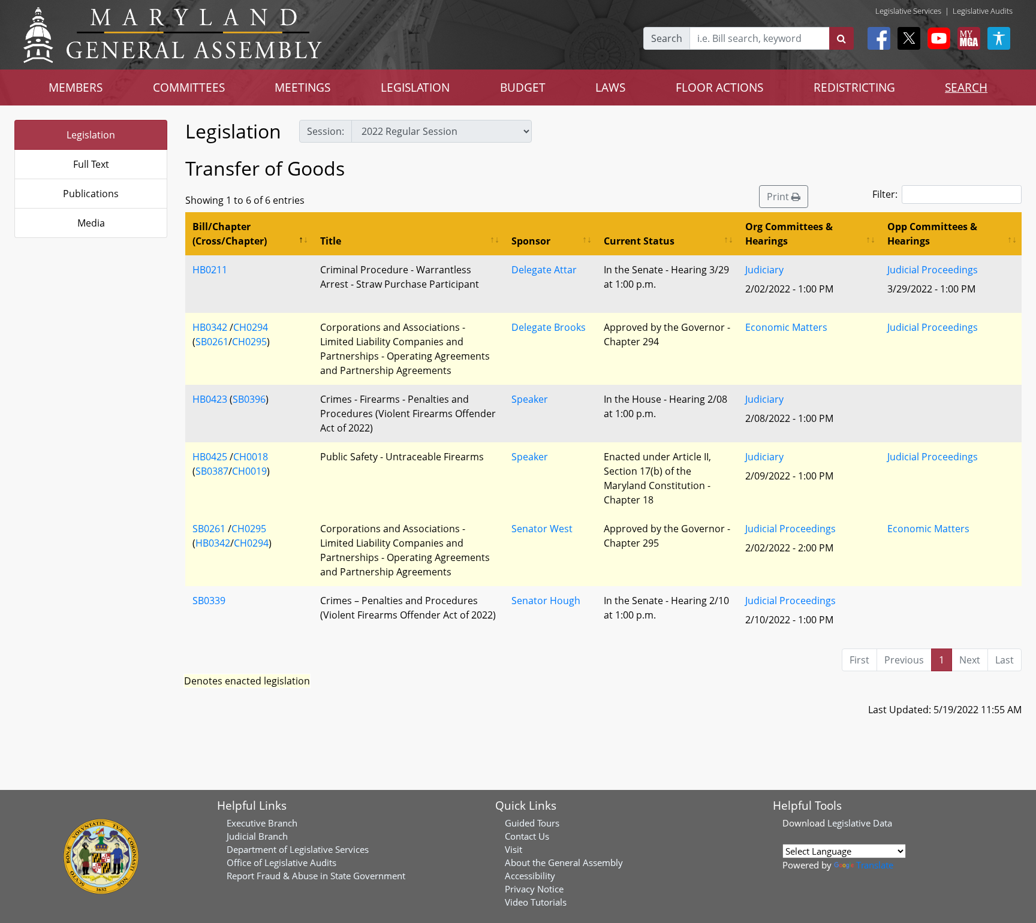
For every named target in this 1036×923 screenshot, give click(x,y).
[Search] (841, 38)
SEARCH (966, 87)
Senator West (542, 528)
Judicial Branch (257, 836)
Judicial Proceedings (932, 269)
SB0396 (249, 399)
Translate (874, 865)
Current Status (639, 241)
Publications (91, 193)
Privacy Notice (534, 889)
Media (91, 223)
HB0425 (209, 456)
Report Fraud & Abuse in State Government (316, 876)
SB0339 (208, 600)
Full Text (91, 164)
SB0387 (211, 471)
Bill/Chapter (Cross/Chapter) (229, 234)
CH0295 (249, 341)
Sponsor (530, 241)
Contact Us (527, 836)
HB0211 (209, 269)
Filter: (885, 194)
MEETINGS (302, 87)
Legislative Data (859, 823)
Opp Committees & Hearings (932, 234)
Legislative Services (908, 10)
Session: (325, 131)
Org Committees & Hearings (789, 234)
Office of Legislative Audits (281, 862)
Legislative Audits (983, 10)
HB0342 (209, 327)
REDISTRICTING (854, 87)
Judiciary (764, 269)
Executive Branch (262, 823)
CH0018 (250, 456)
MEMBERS (76, 87)
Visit (513, 849)
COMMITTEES (189, 87)
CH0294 (250, 327)
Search (666, 38)
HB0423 (209, 399)
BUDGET (523, 87)
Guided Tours (532, 823)
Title (330, 241)
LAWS (610, 87)
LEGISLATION (415, 87)
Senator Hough (545, 600)
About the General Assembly (564, 862)
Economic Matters (786, 327)
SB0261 (211, 341)
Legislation (91, 134)
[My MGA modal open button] (966, 38)
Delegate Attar (544, 269)
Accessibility (530, 876)
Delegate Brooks (548, 327)
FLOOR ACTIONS (719, 87)
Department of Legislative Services (298, 849)
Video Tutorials (536, 902)
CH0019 (249, 471)
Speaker (529, 399)
